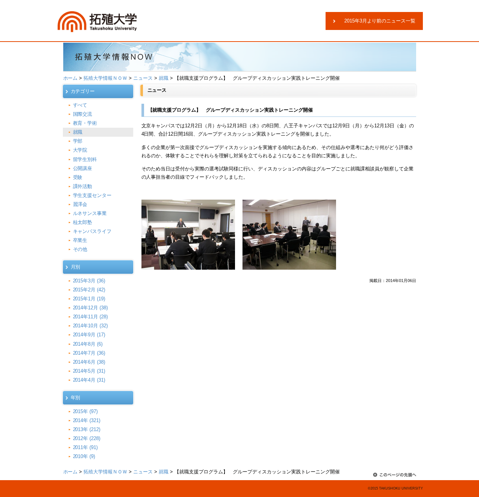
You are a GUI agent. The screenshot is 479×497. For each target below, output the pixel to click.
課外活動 (82, 186)
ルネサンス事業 (90, 213)
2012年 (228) (87, 438)
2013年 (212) (87, 429)
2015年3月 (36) (89, 281)
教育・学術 (85, 123)
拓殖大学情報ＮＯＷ (105, 78)
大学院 (80, 150)
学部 (78, 141)
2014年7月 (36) (89, 353)
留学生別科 (85, 159)
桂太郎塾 (82, 222)
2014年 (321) (87, 420)
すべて (80, 105)
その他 (80, 249)
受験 (78, 177)
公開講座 (82, 168)
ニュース (143, 78)
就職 (163, 78)
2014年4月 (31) (89, 380)
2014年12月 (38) (90, 307)
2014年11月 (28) (90, 316)
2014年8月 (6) (88, 344)
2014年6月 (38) (89, 362)
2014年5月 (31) (89, 371)
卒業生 (80, 240)
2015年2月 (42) (89, 290)
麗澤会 (80, 204)
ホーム (70, 78)
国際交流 (82, 114)
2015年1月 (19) (89, 298)
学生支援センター (92, 195)
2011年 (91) (85, 447)
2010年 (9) (84, 456)
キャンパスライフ (92, 231)
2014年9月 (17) (89, 334)
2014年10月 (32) (90, 325)
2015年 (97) (85, 411)
